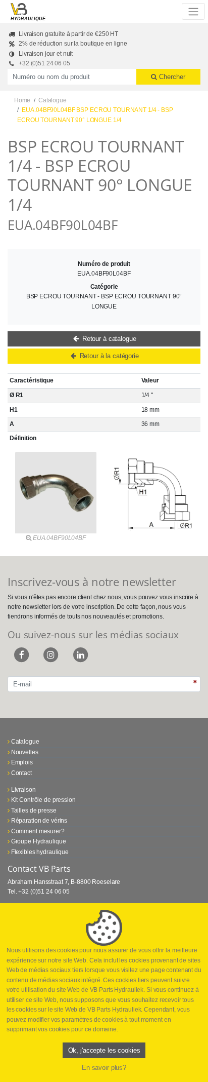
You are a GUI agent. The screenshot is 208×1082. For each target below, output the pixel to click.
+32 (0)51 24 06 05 (44, 63)
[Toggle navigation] (193, 11)
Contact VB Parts (39, 868)
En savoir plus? (104, 1067)
